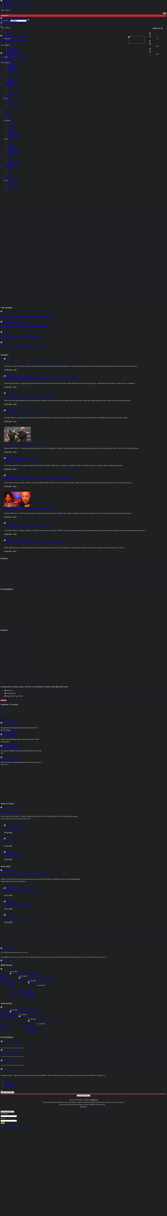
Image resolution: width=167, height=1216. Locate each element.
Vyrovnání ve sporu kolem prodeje (30, 974)
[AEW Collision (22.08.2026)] (10, 746)
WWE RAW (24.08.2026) (9, 737)
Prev (2, 709)
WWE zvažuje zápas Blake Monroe (48, 983)
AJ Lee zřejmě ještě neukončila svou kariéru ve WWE (21, 337)
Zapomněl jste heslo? (11, 1127)
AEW (9, 118)
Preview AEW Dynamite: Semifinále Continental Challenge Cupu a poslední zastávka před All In (41, 379)
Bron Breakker (11, 693)
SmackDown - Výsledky (8, 755)
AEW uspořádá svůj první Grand (38, 1017)
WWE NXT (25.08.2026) (8, 725)
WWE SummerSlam (14, 78)
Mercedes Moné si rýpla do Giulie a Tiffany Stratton (25, 413)
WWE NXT (11, 127)
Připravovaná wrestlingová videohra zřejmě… (22, 891)
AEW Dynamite (13, 71)
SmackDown (12, 125)
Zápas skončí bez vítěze (14, 696)
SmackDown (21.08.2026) (9, 760)
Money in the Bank (14, 82)
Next (2, 718)
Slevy (9, 89)
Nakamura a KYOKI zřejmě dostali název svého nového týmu (28, 509)
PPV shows (8, 75)
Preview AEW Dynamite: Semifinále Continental (25, 1008)
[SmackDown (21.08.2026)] (10, 758)
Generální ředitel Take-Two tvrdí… (17, 904)
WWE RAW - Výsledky (8, 732)
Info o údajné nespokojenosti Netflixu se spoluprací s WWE (27, 526)
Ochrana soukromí (10, 1084)
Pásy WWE (15, 1052)
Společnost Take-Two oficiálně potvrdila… (21, 918)
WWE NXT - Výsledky (8, 721)
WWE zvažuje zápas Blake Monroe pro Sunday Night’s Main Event (30, 396)
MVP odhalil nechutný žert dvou (20, 969)
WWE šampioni (13, 101)
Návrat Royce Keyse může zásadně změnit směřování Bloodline (25, 326)
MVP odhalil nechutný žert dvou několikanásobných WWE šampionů (27, 316)
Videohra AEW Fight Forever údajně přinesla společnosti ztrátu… (25, 875)
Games (6, 96)
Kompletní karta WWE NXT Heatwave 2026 (21, 461)
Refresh (83, 1109)
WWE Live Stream (14, 107)
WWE (9, 116)
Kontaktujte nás (9, 1086)
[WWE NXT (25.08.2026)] (9, 723)
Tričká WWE (15, 1043)
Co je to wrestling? (14, 103)
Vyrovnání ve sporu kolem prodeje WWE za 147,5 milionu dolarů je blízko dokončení (37, 362)
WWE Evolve (12, 130)
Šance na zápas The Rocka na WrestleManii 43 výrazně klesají (24, 347)
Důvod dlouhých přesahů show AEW (49, 1021)
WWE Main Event (13, 132)
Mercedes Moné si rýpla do (28, 1012)
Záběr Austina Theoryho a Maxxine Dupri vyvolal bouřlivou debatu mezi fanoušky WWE (38, 478)
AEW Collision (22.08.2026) (10, 748)
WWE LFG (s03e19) (11, 855)
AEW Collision (12, 73)
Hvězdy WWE (12, 94)
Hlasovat (3, 700)
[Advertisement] (83, 204)
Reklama (7, 1081)
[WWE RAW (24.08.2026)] (9, 735)
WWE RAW (11, 123)
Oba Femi (9, 690)
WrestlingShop (9, 84)
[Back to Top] (1, 1090)
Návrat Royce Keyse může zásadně (39, 978)
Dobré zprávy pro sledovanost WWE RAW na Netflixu (25, 444)
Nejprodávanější (13, 91)
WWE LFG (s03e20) (11, 841)
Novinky (10, 87)
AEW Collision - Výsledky (9, 744)
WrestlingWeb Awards (15, 105)
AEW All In (11, 80)
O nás (6, 1079)
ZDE (106, 1104)
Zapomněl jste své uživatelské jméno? (16, 1129)
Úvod (6, 111)
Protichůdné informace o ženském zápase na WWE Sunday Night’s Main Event (35, 543)
